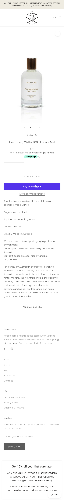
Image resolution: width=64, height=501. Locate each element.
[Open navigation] (4, 18)
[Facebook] (5, 348)
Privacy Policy (11, 402)
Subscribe (14, 446)
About (7, 365)
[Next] (39, 127)
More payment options (32, 193)
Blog (6, 370)
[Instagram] (12, 348)
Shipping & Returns (14, 407)
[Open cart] (60, 17)
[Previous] (24, 127)
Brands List (9, 375)
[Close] (58, 464)
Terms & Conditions (14, 397)
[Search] (54, 18)
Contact (8, 380)
